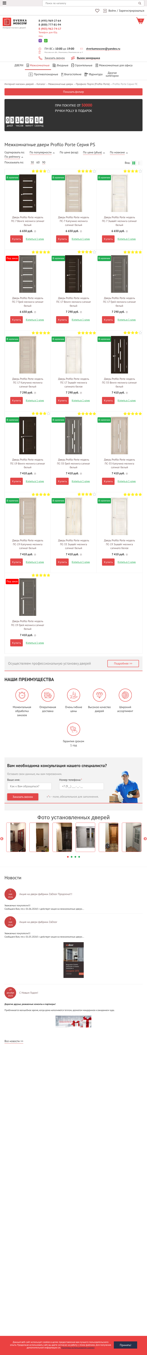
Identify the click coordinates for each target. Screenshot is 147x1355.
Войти (112, 10)
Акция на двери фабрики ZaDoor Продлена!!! (45, 894)
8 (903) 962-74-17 (50, 28)
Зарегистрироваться (131, 10)
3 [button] (75, 857)
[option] (16, 837)
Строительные (83, 65)
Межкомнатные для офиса (115, 65)
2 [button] (71, 857)
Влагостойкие (72, 74)
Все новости (12, 1041)
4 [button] (79, 857)
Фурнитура (96, 74)
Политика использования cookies (77, 1347)
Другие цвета (27, 192)
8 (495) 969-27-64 (50, 20)
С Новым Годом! (28, 992)
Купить (16, 239)
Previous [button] (2, 839)
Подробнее (121, 663)
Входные (62, 65)
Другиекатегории (112, 74)
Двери (19, 65)
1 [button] (68, 857)
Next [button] (145, 839)
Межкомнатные (39, 65)
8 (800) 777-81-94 (50, 24)
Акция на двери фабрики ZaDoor (38, 922)
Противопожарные (46, 74)
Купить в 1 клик (35, 239)
